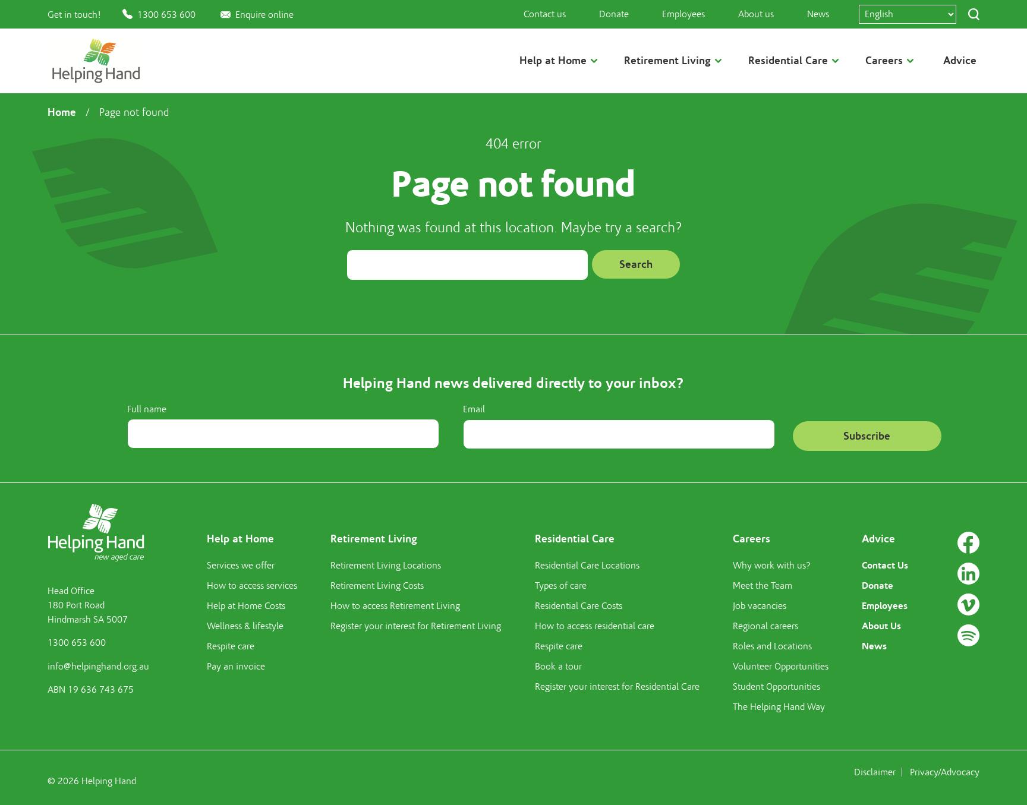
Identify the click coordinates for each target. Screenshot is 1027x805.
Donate (614, 14)
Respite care (230, 646)
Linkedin (968, 574)
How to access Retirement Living (395, 606)
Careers (751, 538)
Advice (959, 60)
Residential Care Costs (578, 606)
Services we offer (241, 565)
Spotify (968, 635)
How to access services (252, 585)
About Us (881, 626)
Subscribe (866, 436)
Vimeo (968, 604)
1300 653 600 (166, 15)
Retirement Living (373, 538)
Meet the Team (762, 585)
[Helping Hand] (96, 61)
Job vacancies (759, 606)
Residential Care (575, 538)
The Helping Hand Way (779, 707)
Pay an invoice (236, 666)
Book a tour (558, 666)
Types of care (561, 585)
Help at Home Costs (246, 606)
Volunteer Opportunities (780, 666)
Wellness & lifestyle (245, 626)
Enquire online (264, 15)
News (818, 14)
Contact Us (885, 565)
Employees (683, 14)
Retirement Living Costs (377, 585)
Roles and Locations (772, 646)
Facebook (968, 543)
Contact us (545, 14)
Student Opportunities (776, 686)
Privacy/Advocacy (944, 772)
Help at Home (240, 538)
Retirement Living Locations (385, 565)
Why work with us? (772, 565)
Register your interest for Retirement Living (415, 626)
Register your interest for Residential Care (617, 686)
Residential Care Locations (587, 565)
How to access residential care (594, 626)
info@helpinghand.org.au (98, 666)
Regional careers (765, 626)
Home (62, 112)
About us (756, 14)
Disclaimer (875, 772)
